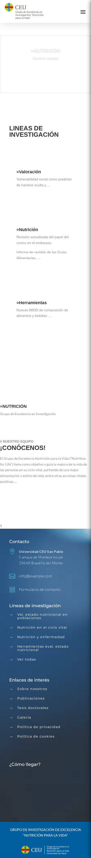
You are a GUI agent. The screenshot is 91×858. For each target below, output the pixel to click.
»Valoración (29, 171)
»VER (22, 362)
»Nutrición (27, 229)
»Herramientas (32, 302)
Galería (24, 717)
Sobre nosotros (32, 689)
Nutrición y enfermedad (41, 637)
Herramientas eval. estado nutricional (43, 648)
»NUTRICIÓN (45, 50)
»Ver (45, 72)
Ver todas (26, 659)
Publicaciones (31, 698)
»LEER (12, 494)
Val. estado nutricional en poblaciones (42, 616)
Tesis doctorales (33, 708)
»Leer (27, 199)
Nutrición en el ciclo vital (42, 627)
